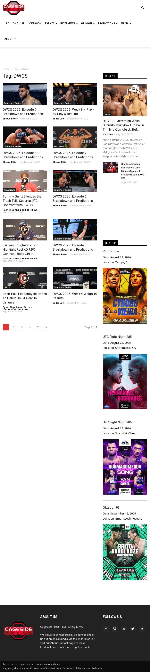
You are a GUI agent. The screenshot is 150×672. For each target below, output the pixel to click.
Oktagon (35, 23)
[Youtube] (142, 629)
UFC (6, 23)
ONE (15, 23)
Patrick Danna (11, 209)
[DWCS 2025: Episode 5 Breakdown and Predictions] (75, 229)
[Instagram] (115, 629)
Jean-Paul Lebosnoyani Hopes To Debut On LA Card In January (25, 298)
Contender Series (12, 103)
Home (6, 69)
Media (125, 23)
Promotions (106, 23)
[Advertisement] (75, 55)
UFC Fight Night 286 (117, 422)
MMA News (9, 190)
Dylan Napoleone (12, 307)
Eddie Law (58, 118)
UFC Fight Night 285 (117, 337)
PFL (23, 23)
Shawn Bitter (10, 118)
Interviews (67, 23)
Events (49, 23)
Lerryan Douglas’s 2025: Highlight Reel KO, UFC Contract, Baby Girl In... (20, 249)
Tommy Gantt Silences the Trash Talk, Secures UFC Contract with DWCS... (22, 200)
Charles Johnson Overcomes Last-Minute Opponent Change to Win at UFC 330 (133, 171)
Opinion (86, 23)
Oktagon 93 (111, 507)
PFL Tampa (111, 251)
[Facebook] (106, 629)
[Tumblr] (124, 629)
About (8, 39)
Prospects (59, 146)
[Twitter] (133, 629)
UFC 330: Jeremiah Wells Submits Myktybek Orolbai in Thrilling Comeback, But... (123, 125)
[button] (142, 5)
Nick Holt (108, 134)
